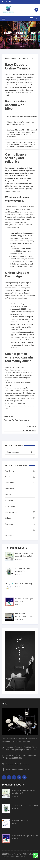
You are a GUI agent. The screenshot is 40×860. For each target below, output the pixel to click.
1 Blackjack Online (29, 430)
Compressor (9, 483)
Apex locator (10, 471)
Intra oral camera (11, 512)
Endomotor (9, 500)
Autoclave (8, 477)
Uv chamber (9, 536)
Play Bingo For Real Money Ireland (16, 420)
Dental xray (9, 494)
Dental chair (9, 489)
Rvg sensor (9, 524)
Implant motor (10, 506)
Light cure (8, 518)
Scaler (7, 530)
